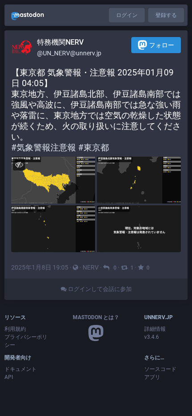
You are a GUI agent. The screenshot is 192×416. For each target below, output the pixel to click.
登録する (166, 15)
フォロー (161, 45)
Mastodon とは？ (96, 317)
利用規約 (15, 329)
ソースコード (160, 369)
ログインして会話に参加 (99, 289)
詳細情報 (155, 329)
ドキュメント (20, 369)
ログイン (127, 15)
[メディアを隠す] (19, 164)
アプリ (152, 377)
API (8, 377)
